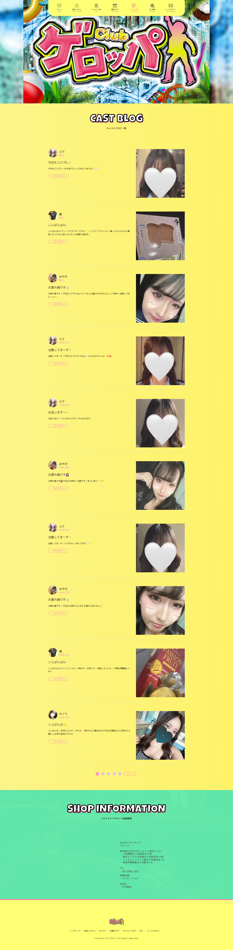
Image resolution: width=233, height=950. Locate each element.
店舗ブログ (114, 931)
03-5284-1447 (130, 871)
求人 (141, 931)
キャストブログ (129, 931)
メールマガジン (153, 931)
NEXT (129, 773)
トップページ (75, 931)
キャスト (102, 931)
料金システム (89, 931)
